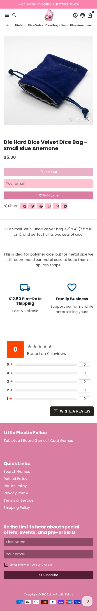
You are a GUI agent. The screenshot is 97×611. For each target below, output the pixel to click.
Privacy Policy (16, 493)
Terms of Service (19, 500)
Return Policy (15, 486)
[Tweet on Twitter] (31, 206)
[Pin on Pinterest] (40, 206)
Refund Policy (15, 478)
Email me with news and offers (31, 565)
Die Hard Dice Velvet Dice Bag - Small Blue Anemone (53, 25)
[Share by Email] (56, 206)
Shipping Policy (17, 507)
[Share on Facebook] (23, 206)
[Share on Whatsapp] (48, 206)
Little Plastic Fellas (61, 594)
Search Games (17, 471)
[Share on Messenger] (64, 206)
